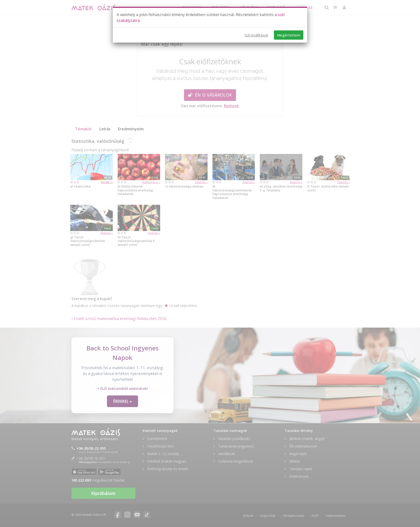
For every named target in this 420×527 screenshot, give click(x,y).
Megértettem (288, 35)
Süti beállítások (256, 35)
